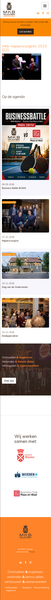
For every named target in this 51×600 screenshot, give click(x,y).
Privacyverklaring (41, 587)
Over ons (9, 380)
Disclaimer (27, 587)
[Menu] (45, 5)
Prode (32, 552)
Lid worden (25, 31)
